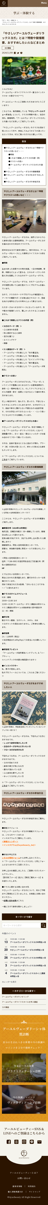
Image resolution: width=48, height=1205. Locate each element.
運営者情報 (17, 1186)
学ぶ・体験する (11, 20)
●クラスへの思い (15, 161)
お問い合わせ (24, 1178)
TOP (3, 20)
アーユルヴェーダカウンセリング (15, 996)
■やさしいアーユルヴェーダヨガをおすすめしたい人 (24, 177)
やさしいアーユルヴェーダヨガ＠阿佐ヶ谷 (27, 949)
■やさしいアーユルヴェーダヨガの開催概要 (22, 171)
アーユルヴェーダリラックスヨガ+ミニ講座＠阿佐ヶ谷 (27, 974)
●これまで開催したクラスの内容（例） (24, 158)
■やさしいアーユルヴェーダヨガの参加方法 (22, 181)
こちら (30, 672)
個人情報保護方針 (15, 1191)
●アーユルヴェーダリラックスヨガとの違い (25, 166)
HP (3, 568)
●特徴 (11, 154)
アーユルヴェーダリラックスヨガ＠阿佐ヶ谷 (28, 942)
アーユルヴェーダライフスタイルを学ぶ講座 (20, 1002)
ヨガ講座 (5, 1007)
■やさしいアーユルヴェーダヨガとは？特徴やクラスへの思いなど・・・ (24, 149)
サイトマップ (34, 1191)
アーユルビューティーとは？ (24, 1172)
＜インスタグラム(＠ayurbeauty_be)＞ (19, 845)
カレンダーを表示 (9, 981)
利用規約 (31, 1186)
